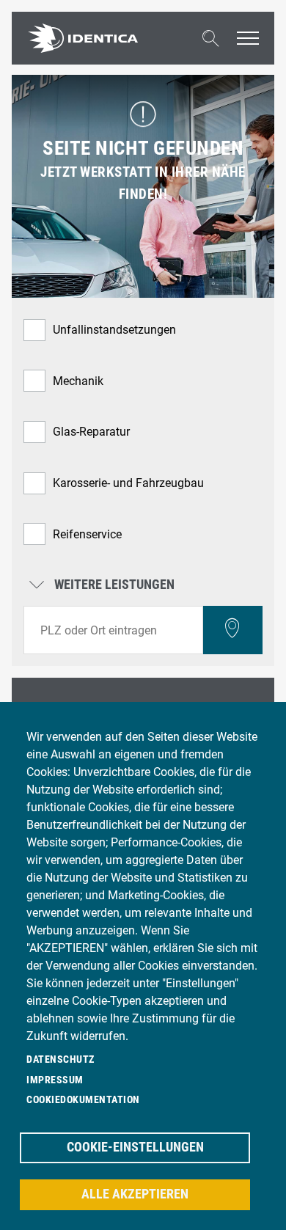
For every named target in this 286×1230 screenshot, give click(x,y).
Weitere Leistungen (113, 585)
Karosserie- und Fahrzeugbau (128, 483)
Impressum (55, 1080)
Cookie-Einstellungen (135, 1147)
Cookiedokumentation (83, 1099)
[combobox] (113, 630)
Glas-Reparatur (91, 432)
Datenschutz (60, 1059)
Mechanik (78, 381)
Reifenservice (87, 534)
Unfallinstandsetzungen (114, 330)
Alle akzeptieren (134, 1194)
